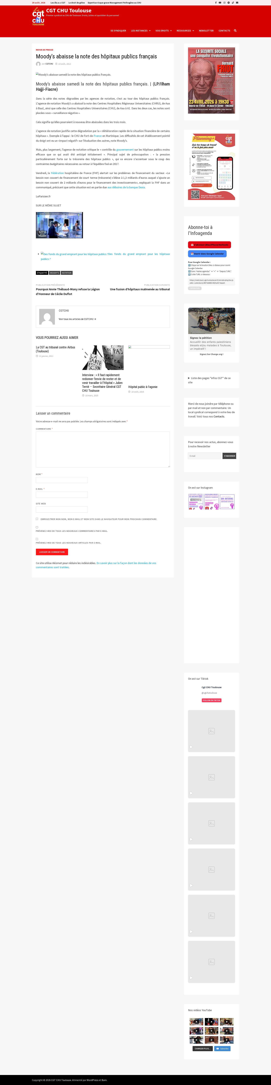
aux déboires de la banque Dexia (126, 187)
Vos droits (162, 30)
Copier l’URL (195, 288)
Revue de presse (44, 49)
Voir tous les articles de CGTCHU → (77, 319)
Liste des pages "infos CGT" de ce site (209, 380)
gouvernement (125, 149)
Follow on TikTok (211, 700)
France (98, 136)
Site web (41, 503)
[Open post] (211, 870)
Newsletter (206, 30)
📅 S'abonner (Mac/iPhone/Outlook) (209, 244)
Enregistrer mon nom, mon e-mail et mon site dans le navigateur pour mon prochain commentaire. (99, 519)
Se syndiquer (118, 30)
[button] (196, 502)
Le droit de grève (77, 2)
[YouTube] (220, 2)
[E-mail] (237, 2)
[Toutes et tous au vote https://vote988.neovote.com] (211, 962)
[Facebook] (216, 2)
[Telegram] (229, 2)
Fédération (57, 173)
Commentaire (44, 428)
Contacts (224, 30)
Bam (104, 1080)
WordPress (92, 1080)
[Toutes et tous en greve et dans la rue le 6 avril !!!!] (211, 777)
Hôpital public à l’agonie (142, 387)
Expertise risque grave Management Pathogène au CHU (114, 2)
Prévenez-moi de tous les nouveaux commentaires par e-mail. (72, 531)
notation (66, 272)
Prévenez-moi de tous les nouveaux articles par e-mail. (68, 542)
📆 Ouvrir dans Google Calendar (207, 253)
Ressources (184, 30)
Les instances (139, 30)
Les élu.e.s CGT (58, 2)
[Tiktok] (233, 2)
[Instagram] (225, 2)
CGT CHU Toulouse (68, 10)
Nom (39, 474)
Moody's (54, 272)
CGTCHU (49, 63)
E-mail (40, 488)
